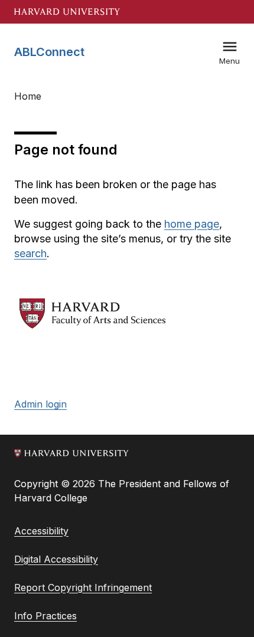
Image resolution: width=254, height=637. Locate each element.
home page (191, 224)
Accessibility (41, 531)
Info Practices (45, 616)
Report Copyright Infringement (83, 587)
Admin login (40, 404)
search (30, 253)
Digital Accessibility (56, 559)
